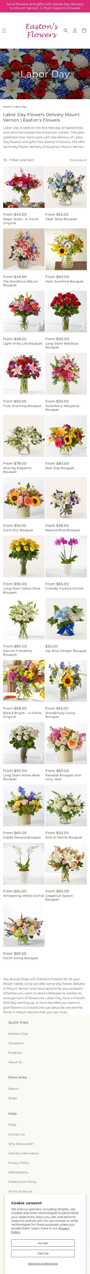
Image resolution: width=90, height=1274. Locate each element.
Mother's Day (18, 1034)
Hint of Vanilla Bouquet (63, 837)
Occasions (15, 1043)
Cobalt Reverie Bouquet (22, 837)
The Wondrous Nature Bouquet (20, 283)
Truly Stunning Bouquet (22, 406)
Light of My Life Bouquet (22, 343)
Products (15, 1053)
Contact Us (16, 1134)
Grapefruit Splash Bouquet (59, 897)
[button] (65, 30)
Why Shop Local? (21, 1144)
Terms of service (20, 1191)
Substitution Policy (22, 1182)
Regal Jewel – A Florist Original (21, 221)
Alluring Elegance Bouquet (17, 470)
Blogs (12, 1098)
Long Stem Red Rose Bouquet (61, 345)
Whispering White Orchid (23, 896)
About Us (15, 1062)
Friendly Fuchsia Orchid (64, 588)
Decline (43, 1253)
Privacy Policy (18, 1163)
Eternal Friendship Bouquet (17, 652)
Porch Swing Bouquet (20, 958)
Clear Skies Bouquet (61, 219)
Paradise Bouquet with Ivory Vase (63, 777)
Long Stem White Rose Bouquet (21, 777)
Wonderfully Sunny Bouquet (60, 715)
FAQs (12, 1125)
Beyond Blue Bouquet (62, 530)
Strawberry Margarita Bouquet (62, 408)
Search (13, 1089)
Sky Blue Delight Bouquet (66, 651)
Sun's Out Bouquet (18, 530)
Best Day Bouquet (60, 468)
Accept (43, 1243)
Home (7, 106)
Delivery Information (23, 1153)
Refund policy (18, 1172)
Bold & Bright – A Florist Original (22, 715)
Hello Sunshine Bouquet (64, 281)
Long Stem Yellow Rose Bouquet (21, 590)
